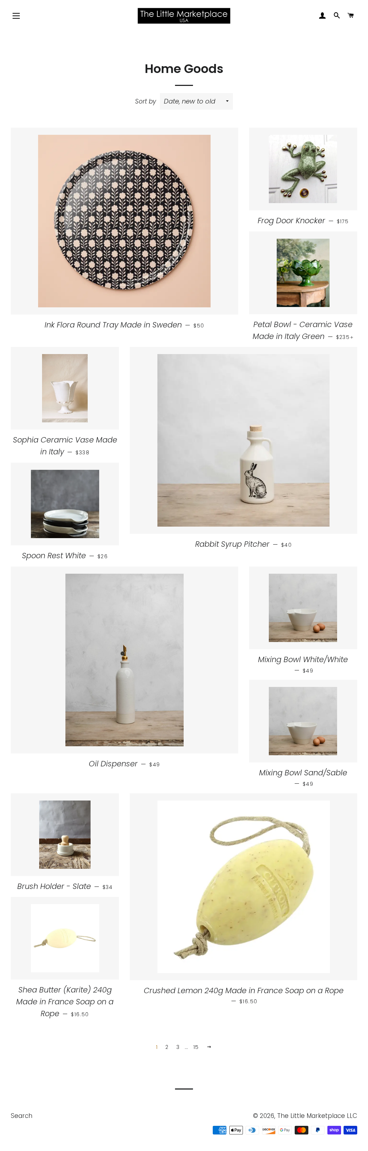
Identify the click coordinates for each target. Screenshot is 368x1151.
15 (196, 1047)
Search (21, 1115)
